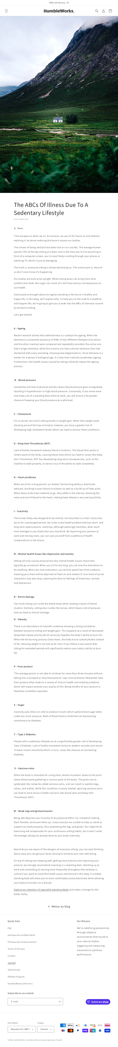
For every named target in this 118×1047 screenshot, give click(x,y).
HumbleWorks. (20, 1040)
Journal (12, 962)
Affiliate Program (16, 976)
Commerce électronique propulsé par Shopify (44, 1040)
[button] (6, 11)
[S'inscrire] (59, 1001)
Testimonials (14, 969)
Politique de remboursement (22, 942)
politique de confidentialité (21, 935)
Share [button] (20, 228)
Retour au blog (61, 906)
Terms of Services (16, 948)
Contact (12, 955)
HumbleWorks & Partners (20, 983)
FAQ (10, 928)
